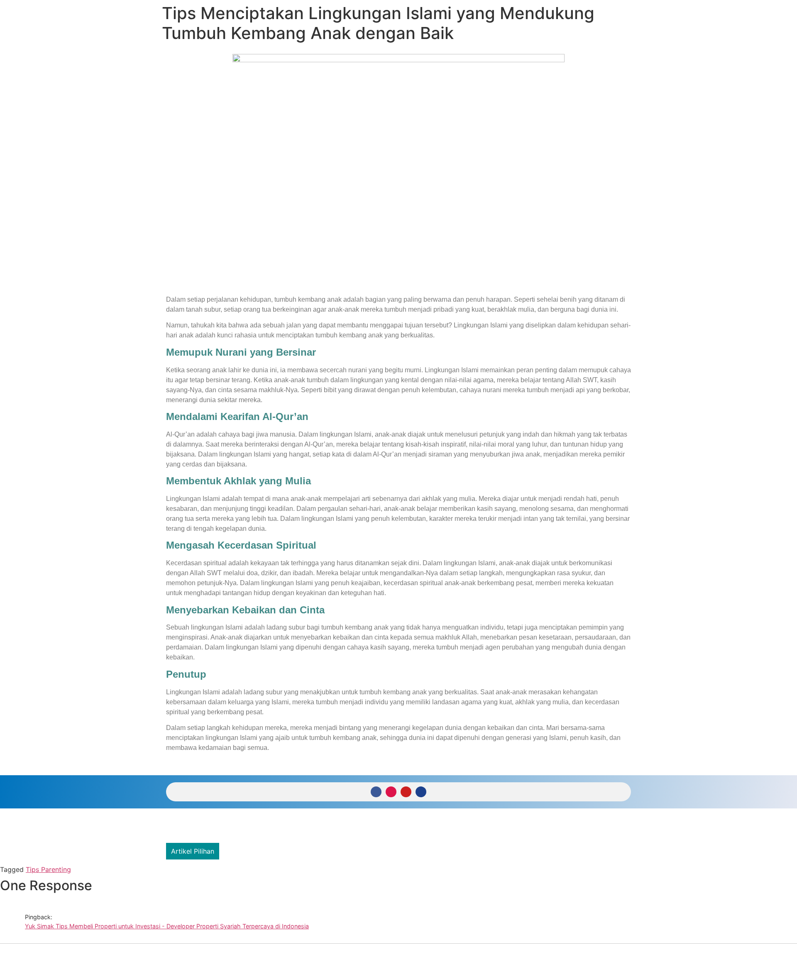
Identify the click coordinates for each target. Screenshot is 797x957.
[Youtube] (406, 791)
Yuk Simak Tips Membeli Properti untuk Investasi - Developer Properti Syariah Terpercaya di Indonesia (167, 926)
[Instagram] (391, 791)
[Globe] (421, 791)
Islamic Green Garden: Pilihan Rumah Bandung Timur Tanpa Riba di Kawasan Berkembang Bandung (379, 851)
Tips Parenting (48, 869)
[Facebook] (376, 791)
